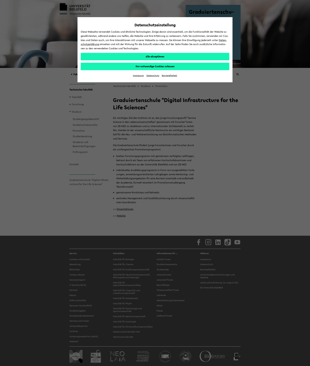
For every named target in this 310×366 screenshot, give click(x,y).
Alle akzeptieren (155, 56)
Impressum (138, 75)
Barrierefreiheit (169, 75)
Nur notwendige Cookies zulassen (155, 66)
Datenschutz (152, 75)
